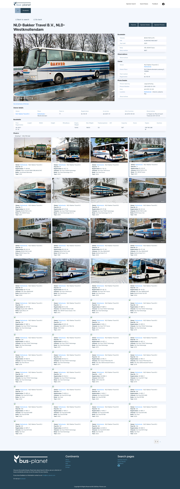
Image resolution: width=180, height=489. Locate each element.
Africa (67, 459)
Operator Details (145, 25)
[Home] (17, 10)
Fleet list (133, 25)
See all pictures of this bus (21, 104)
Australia (68, 465)
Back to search (23, 19)
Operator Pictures (159, 25)
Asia (67, 463)
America (68, 461)
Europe (68, 467)
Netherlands (147, 66)
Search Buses (144, 4)
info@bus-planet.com (49, 475)
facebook (23, 478)
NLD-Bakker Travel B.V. (22, 114)
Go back (38, 19)
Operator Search (131, 4)
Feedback (155, 4)
